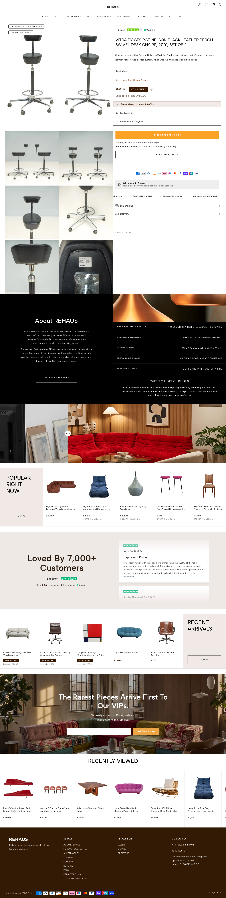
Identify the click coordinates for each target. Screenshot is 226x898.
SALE (89, 17)
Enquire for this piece (167, 135)
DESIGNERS (157, 17)
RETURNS (68, 865)
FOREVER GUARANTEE (75, 848)
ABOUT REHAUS (74, 17)
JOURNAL (68, 857)
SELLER (121, 844)
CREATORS (123, 853)
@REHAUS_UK (179, 850)
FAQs (66, 870)
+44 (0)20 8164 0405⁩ (183, 844)
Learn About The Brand (56, 377)
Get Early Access (146, 731)
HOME (45, 17)
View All (21, 516)
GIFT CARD (141, 17)
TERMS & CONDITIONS (75, 878)
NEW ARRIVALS (104, 17)
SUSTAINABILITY (71, 853)
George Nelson (140, 80)
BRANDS (122, 848)
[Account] (199, 4)
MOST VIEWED (124, 17)
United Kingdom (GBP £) (17, 893)
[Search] (219, 4)
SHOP (56, 17)
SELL (181, 17)
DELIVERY (68, 861)
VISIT (171, 17)
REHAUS (113, 7)
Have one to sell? (167, 154)
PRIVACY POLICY (72, 874)
